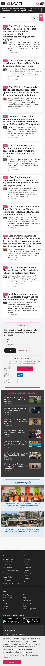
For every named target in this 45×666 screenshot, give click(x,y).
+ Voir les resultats (24, 350)
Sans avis (10, 345)
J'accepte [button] (12, 662)
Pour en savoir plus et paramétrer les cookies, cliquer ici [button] (20, 656)
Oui (8, 339)
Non (8, 342)
